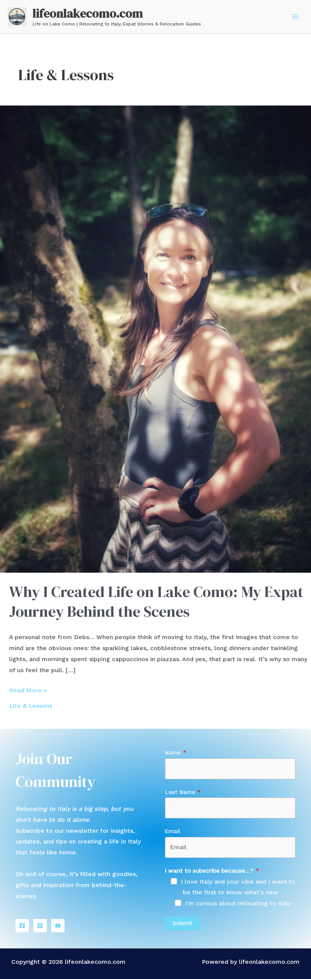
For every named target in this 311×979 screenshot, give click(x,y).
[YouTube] (57, 925)
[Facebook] (22, 925)
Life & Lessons (30, 705)
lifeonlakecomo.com (88, 13)
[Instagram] (40, 925)
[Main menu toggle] (295, 17)
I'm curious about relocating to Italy (238, 903)
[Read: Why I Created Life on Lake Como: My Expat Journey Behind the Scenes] (155, 338)
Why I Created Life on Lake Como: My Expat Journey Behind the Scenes (156, 601)
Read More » (28, 691)
